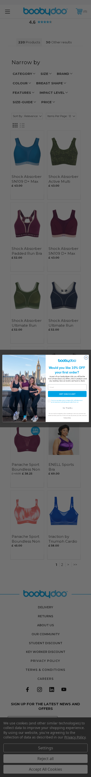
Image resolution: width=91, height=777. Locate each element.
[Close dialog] (86, 358)
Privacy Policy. (67, 417)
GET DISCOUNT (67, 394)
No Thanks (67, 408)
